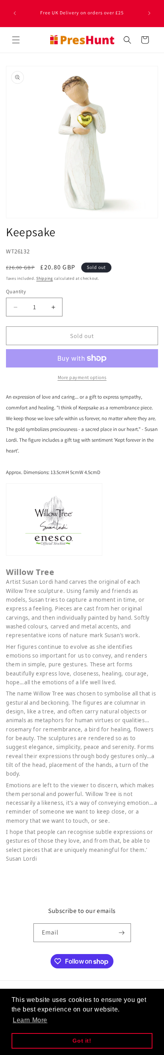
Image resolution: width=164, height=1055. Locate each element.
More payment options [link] (82, 377)
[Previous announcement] (14, 13)
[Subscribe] (122, 932)
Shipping (44, 278)
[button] (16, 40)
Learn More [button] (30, 1020)
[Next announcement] (149, 13)
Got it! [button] (81, 1040)
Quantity (16, 291)
